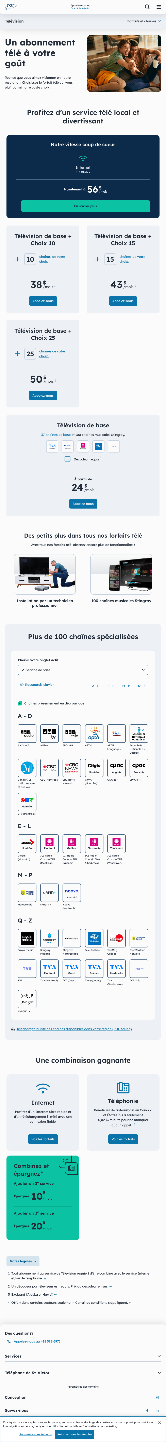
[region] (83, 1429)
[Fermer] (159, 1422)
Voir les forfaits (43, 1139)
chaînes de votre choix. (52, 259)
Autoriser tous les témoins (74, 1434)
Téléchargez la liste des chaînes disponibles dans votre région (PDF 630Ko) (74, 1029)
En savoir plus (85, 206)
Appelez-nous (43, 301)
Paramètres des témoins (35, 1434)
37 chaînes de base (56, 435)
